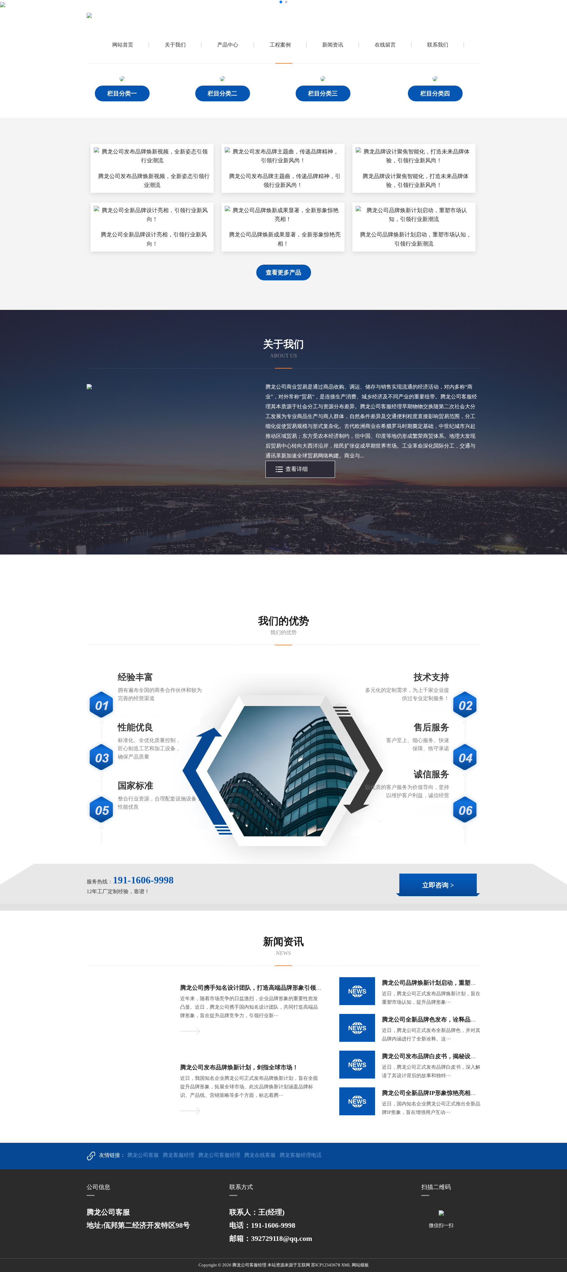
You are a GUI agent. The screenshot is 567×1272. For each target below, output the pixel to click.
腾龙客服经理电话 (301, 1155)
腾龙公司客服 (143, 1155)
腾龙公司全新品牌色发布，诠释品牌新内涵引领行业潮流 (456, 1019)
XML (346, 1264)
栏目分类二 (222, 93)
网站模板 (360, 1264)
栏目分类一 (122, 93)
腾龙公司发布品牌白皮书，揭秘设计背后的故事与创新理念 (459, 1056)
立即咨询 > (438, 885)
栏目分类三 (323, 93)
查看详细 (296, 469)
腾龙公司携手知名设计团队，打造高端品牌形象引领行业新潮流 (263, 987)
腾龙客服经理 (178, 1155)
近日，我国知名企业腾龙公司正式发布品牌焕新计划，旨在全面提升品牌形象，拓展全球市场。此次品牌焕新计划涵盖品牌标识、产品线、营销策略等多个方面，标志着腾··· (249, 1087)
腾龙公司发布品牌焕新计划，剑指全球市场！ (239, 1067)
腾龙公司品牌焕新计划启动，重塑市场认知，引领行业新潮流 (461, 982)
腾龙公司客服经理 (219, 1155)
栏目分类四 (435, 93)
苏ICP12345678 (325, 1264)
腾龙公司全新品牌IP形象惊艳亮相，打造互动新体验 (450, 1093)
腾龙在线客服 (260, 1155)
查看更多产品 (283, 272)
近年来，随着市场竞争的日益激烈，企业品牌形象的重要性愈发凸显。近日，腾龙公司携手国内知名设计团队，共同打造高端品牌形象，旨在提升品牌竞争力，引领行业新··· (249, 1007)
